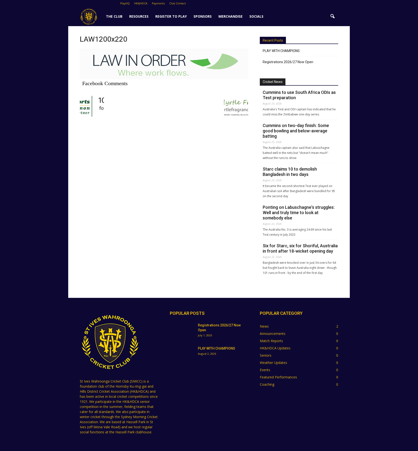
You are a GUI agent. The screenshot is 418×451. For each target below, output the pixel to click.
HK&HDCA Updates (275, 348)
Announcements (272, 333)
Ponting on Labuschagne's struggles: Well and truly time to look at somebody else (299, 212)
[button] (332, 16)
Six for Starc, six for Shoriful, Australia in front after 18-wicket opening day (300, 248)
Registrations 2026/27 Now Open (288, 62)
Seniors (265, 355)
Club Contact (177, 3)
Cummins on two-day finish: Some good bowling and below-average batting (296, 131)
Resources (139, 16)
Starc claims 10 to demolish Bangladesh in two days (290, 171)
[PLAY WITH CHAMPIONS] (182, 354)
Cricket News (273, 82)
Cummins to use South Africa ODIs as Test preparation (299, 95)
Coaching (267, 384)
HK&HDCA (140, 3)
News (264, 326)
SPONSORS (203, 16)
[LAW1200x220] (164, 78)
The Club (114, 16)
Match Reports (271, 340)
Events (265, 370)
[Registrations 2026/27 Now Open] (182, 331)
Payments (158, 3)
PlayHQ (125, 3)
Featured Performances (278, 377)
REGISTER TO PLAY (171, 16)
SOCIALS (256, 16)
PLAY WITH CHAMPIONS (281, 51)
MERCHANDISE (230, 16)
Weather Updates (273, 362)
